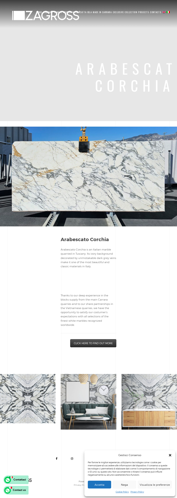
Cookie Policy (122, 492)
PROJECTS (143, 12)
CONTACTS (155, 12)
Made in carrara (102, 12)
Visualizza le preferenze (155, 484)
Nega (124, 484)
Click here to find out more (93, 343)
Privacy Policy (137, 492)
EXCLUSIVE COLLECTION (125, 12)
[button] (170, 455)
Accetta (99, 484)
